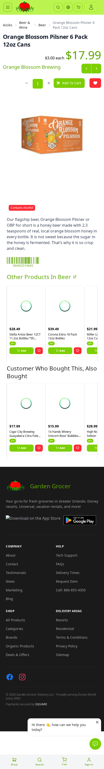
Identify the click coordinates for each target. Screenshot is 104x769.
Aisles (7, 25)
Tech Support (66, 555)
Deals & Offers (17, 654)
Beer (42, 25)
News (10, 581)
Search (39, 764)
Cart (64, 764)
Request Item (67, 581)
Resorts (62, 620)
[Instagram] (22, 677)
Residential (65, 628)
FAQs (60, 564)
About (10, 555)
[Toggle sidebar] (7, 7)
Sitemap (62, 654)
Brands (11, 637)
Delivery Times (68, 572)
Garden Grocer (50, 486)
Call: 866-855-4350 (71, 590)
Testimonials (16, 572)
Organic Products (20, 646)
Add (23, 350)
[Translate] (68, 7)
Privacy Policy (66, 646)
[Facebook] (10, 677)
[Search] (58, 7)
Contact (12, 564)
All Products (15, 620)
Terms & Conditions (72, 637)
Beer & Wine (24, 25)
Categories (14, 628)
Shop (14, 764)
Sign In (89, 764)
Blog (9, 598)
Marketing (14, 590)
